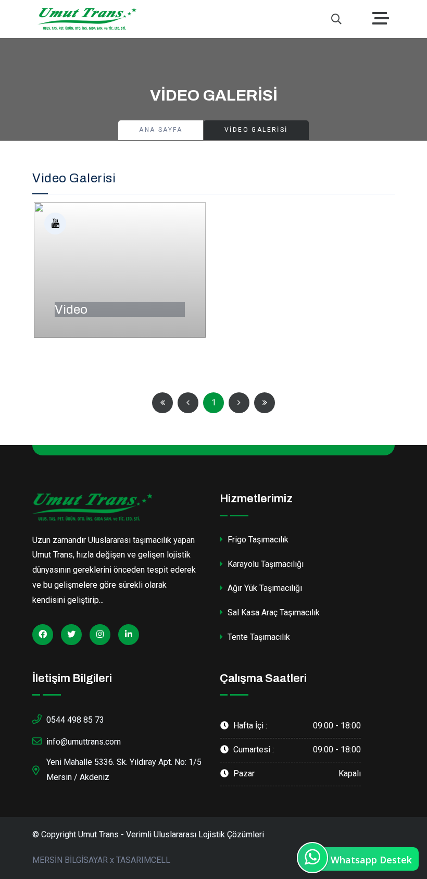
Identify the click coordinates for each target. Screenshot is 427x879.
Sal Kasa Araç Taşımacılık (272, 612)
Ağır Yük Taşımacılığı (263, 588)
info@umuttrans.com (83, 742)
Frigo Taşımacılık (256, 539)
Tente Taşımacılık (257, 637)
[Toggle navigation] (383, 19)
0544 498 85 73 (75, 720)
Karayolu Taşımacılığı (264, 564)
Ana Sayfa (160, 129)
